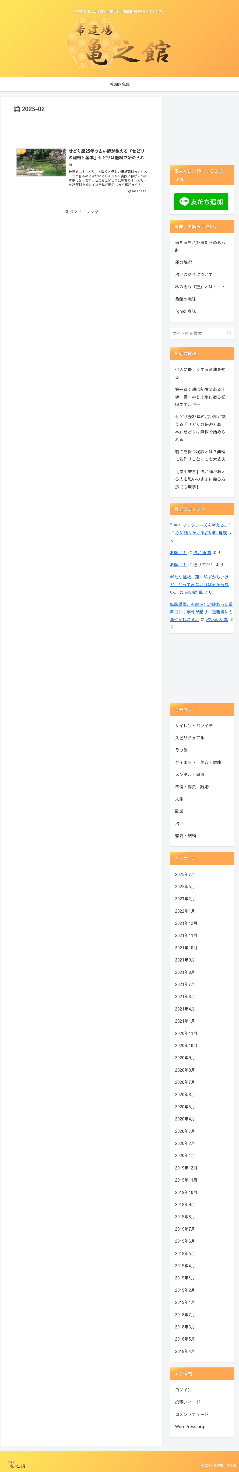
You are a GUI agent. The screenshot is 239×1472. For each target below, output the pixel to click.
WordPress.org (189, 1426)
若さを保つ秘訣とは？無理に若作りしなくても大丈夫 (200, 455)
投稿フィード (187, 1402)
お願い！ (178, 552)
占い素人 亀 (217, 619)
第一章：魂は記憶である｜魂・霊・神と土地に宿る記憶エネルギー (200, 396)
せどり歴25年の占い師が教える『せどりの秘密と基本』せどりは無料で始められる (200, 428)
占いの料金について (194, 274)
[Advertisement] (81, 128)
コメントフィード (192, 1414)
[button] (229, 333)
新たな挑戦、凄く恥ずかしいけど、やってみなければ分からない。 (199, 584)
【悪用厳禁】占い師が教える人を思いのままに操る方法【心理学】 (200, 478)
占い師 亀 (202, 552)
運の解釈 (183, 262)
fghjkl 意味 (185, 311)
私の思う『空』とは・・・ (200, 286)
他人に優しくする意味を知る (200, 373)
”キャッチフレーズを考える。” (201, 525)
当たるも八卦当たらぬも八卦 (200, 246)
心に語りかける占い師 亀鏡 (201, 532)
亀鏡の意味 (185, 299)
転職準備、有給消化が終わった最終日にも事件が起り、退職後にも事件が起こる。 (201, 611)
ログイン (183, 1390)
